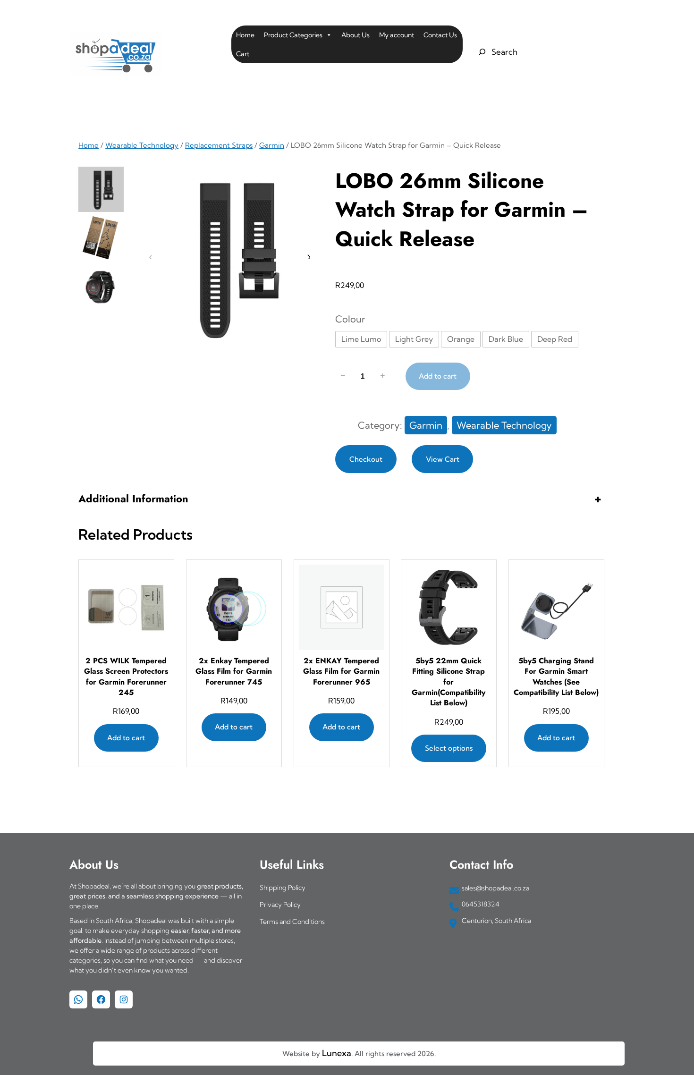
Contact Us (440, 35)
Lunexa (336, 1053)
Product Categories (293, 35)
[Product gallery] (229, 257)
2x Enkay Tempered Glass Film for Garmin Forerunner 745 (233, 671)
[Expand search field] (496, 52)
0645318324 (480, 904)
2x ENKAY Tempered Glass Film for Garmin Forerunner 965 (341, 671)
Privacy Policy (280, 904)
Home (245, 35)
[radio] (361, 339)
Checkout (365, 459)
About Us (355, 35)
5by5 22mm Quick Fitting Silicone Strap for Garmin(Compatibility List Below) (449, 682)
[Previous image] (150, 257)
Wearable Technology (141, 145)
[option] (101, 238)
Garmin (271, 145)
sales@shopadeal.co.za (495, 888)
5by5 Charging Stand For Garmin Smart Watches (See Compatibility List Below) (556, 677)
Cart (242, 54)
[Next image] (308, 257)
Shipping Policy (282, 887)
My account (396, 35)
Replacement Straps (219, 145)
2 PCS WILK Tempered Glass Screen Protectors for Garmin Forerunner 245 (127, 677)
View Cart (442, 459)
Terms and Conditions (292, 921)
